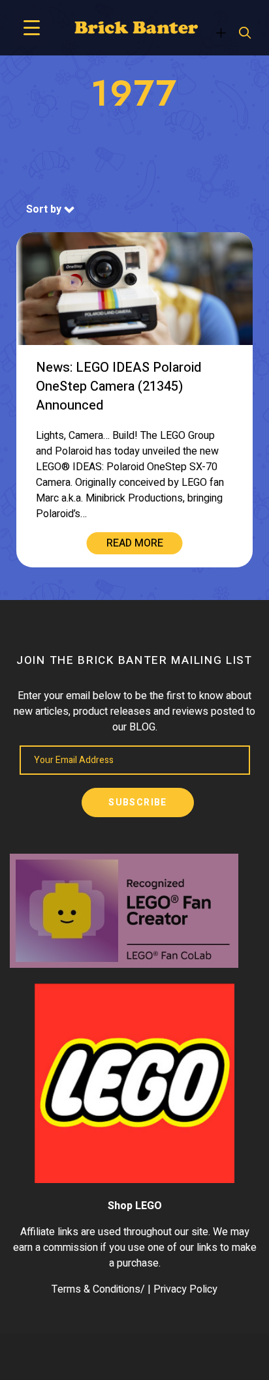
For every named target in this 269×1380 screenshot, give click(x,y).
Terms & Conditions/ (98, 1289)
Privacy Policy (185, 1289)
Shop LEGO (135, 1206)
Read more (134, 543)
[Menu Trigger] (32, 28)
